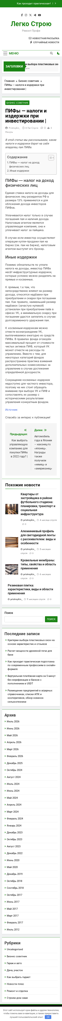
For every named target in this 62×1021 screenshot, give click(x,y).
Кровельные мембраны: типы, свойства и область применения (38, 564)
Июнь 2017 (13, 901)
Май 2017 (12, 908)
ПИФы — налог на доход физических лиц (24, 164)
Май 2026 (12, 735)
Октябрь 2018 (14, 881)
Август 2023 (14, 846)
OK (48, 1017)
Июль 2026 (13, 721)
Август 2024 (14, 777)
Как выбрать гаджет (18, 977)
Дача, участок (15, 970)
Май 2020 (12, 867)
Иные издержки (19, 170)
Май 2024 (12, 797)
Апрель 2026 (14, 742)
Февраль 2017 (15, 922)
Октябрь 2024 (14, 770)
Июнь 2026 (13, 728)
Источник (11, 409)
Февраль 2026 (15, 756)
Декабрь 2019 (14, 874)
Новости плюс (15, 984)
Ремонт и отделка (17, 991)
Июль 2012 (13, 929)
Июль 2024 (13, 783)
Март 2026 (13, 749)
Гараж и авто (14, 963)
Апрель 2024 (14, 804)
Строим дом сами (17, 997)
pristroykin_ (14, 128)
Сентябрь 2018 (15, 887)
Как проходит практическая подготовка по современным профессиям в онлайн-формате (30, 3)
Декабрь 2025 (14, 763)
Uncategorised (15, 949)
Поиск (8, 613)
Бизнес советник (17, 102)
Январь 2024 (14, 825)
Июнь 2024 (13, 790)
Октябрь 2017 (14, 894)
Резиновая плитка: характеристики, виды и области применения (30, 589)
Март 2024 (13, 811)
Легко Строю (31, 24)
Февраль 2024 (15, 818)
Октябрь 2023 (14, 839)
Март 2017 (13, 915)
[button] (49, 158)
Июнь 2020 (13, 860)
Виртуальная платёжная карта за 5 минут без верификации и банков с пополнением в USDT (32, 679)
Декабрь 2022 (14, 853)
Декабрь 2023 (14, 832)
